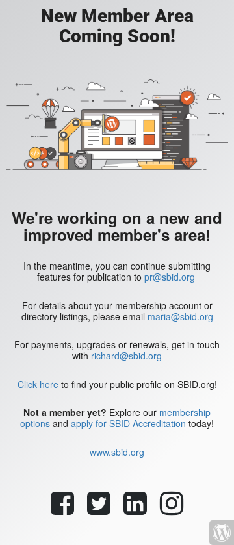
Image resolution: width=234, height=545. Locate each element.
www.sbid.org (117, 451)
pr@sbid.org (169, 276)
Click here (38, 384)
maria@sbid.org (180, 316)
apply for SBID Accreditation (128, 423)
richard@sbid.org (126, 355)
